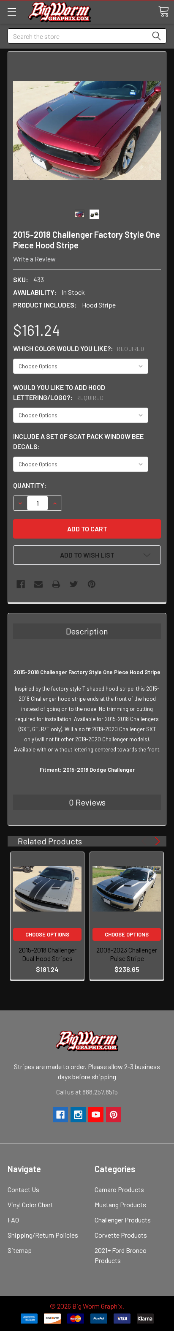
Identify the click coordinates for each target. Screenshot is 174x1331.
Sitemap (20, 1250)
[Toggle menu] (11, 11)
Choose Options (47, 934)
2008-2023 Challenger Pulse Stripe (126, 954)
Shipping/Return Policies (43, 1235)
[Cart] (163, 11)
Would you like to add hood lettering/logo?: (59, 392)
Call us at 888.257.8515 (87, 1092)
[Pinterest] (91, 584)
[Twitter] (74, 584)
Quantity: (29, 485)
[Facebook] (20, 584)
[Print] (56, 584)
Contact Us (23, 1189)
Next (156, 841)
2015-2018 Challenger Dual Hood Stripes (47, 954)
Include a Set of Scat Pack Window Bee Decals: (78, 441)
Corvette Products (121, 1235)
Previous (145, 841)
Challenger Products (123, 1220)
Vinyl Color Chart (30, 1204)
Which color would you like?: (78, 348)
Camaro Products (119, 1189)
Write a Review (34, 259)
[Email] (38, 584)
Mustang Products (120, 1204)
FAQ (13, 1220)
